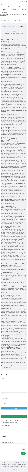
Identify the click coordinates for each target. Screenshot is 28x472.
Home (4, 9)
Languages (4, 12)
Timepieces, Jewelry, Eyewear (9, 464)
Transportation (7, 462)
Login (23, 1)
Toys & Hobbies (16, 462)
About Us (14, 9)
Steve (16, 28)
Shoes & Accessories (16, 468)
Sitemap (17, 469)
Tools (23, 462)
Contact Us (23, 9)
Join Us (19, 1)
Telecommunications (14, 466)
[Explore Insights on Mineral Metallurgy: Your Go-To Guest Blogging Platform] (14, 6)
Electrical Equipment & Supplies (18, 19)
